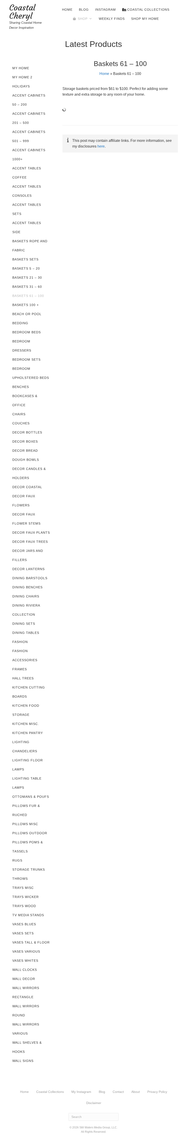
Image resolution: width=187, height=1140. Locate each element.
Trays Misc (23, 888)
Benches (20, 387)
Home (67, 9)
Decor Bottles (27, 432)
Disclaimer (93, 1103)
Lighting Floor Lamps (27, 764)
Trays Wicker (25, 897)
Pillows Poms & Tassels (27, 846)
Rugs (17, 860)
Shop (83, 18)
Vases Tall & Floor (31, 942)
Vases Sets (23, 933)
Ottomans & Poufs (30, 796)
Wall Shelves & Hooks (27, 1047)
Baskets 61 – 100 (28, 296)
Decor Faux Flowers (23, 500)
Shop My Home (145, 18)
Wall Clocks (24, 970)
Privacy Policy (157, 1092)
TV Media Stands (28, 915)
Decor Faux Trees (30, 541)
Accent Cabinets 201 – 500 (28, 118)
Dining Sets (23, 623)
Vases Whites (25, 960)
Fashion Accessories (24, 655)
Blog (84, 9)
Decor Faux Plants (31, 532)
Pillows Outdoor (29, 833)
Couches (21, 423)
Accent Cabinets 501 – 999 (28, 136)
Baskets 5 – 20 (26, 268)
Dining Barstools (29, 578)
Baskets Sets (25, 259)
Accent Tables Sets (26, 209)
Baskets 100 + (25, 305)
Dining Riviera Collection (26, 610)
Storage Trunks (28, 869)
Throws (20, 878)
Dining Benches (27, 587)
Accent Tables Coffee (26, 172)
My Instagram (81, 1092)
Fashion (20, 642)
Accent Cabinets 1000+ (28, 154)
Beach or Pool (27, 314)
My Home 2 (22, 77)
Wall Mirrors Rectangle (25, 992)
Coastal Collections (147, 9)
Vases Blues (24, 924)
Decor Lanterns (28, 569)
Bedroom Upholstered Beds (30, 373)
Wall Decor (23, 979)
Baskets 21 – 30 (27, 277)
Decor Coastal (27, 487)
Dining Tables (25, 633)
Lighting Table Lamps (27, 783)
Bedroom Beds (26, 332)
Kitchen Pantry (27, 733)
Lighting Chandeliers (24, 746)
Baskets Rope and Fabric (29, 245)
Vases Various (26, 951)
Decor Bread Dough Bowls (25, 455)
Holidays (21, 86)
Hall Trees (23, 678)
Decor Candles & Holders (29, 473)
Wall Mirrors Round (25, 1010)
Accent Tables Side (26, 227)
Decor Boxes (25, 441)
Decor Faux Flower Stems (26, 519)
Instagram (105, 9)
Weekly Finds (112, 18)
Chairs (19, 414)
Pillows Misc (25, 824)
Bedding (20, 323)
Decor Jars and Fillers (27, 555)
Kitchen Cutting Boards (28, 692)
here (101, 146)
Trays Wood (24, 906)
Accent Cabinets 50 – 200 (28, 100)
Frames (19, 669)
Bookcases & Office (24, 400)
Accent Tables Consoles (26, 191)
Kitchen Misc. (25, 724)
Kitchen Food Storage (25, 710)
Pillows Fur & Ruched (26, 810)
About (135, 1092)
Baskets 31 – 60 (27, 286)
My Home (20, 68)
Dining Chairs (25, 596)
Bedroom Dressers (21, 345)
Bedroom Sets (26, 359)
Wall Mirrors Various (25, 1029)
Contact (118, 1092)
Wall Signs (23, 1061)
